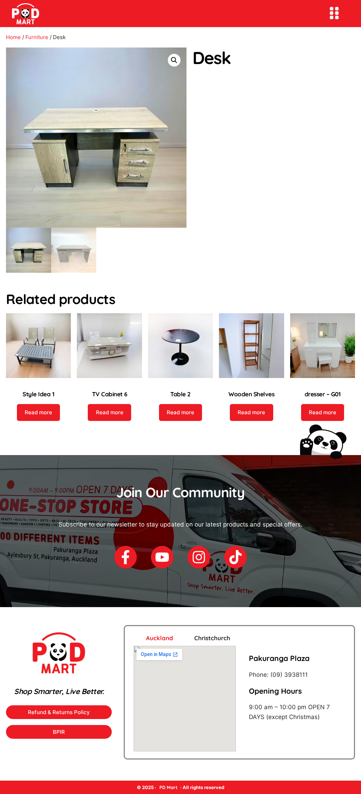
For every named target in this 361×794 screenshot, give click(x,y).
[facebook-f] (125, 557)
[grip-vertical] (334, 13)
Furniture (36, 37)
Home (13, 37)
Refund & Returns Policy (59, 712)
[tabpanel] (239, 698)
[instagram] (199, 557)
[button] (174, 60)
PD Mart (168, 787)
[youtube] (162, 557)
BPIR (59, 732)
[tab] (150, 638)
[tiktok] (235, 557)
